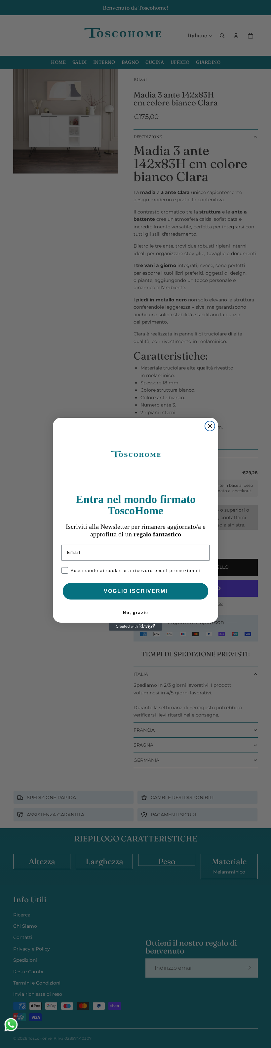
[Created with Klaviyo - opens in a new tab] (135, 627)
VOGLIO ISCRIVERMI (136, 591)
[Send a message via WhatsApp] (11, 1024)
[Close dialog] (210, 426)
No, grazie (135, 612)
